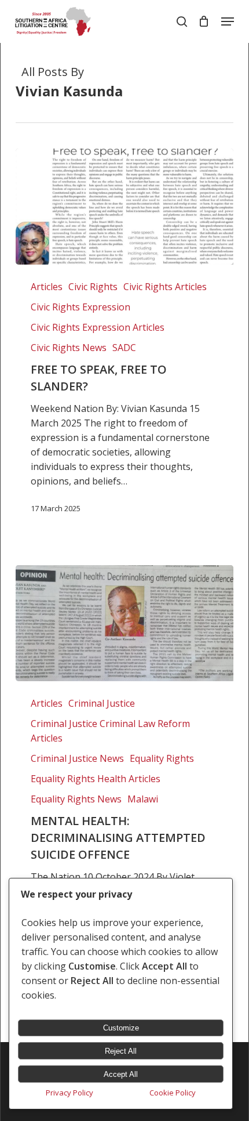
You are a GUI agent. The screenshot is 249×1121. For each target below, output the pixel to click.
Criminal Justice (101, 703)
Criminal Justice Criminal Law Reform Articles (110, 730)
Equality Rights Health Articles (95, 778)
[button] (227, 21)
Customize (121, 1028)
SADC (124, 347)
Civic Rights (93, 286)
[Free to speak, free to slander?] (125, 207)
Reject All (121, 1051)
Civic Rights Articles (165, 286)
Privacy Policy (69, 1092)
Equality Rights (162, 758)
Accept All (121, 1074)
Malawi (142, 799)
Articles (47, 286)
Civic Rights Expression (80, 307)
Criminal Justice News (77, 758)
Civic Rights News (69, 347)
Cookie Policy (172, 1092)
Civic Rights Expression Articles (97, 327)
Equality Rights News (76, 799)
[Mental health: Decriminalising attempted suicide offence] (125, 623)
